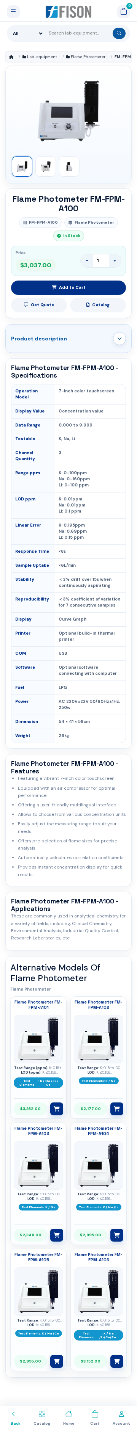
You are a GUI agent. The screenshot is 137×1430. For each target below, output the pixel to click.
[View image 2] (45, 166)
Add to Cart (72, 287)
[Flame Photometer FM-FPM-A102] (98, 1039)
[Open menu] (13, 11)
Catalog (101, 304)
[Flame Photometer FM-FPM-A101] (38, 1039)
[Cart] (123, 11)
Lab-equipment (42, 56)
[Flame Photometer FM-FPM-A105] (38, 1291)
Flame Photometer (88, 56)
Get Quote (42, 304)
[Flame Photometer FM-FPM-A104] (98, 1165)
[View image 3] (69, 166)
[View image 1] (22, 166)
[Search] (119, 33)
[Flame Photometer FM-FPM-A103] (38, 1165)
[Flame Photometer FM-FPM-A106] (98, 1291)
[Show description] (119, 338)
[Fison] (69, 12)
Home (11, 57)
